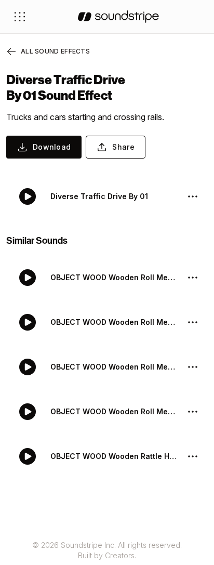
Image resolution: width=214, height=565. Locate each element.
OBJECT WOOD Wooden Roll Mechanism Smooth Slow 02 (114, 277)
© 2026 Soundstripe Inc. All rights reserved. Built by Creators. (107, 550)
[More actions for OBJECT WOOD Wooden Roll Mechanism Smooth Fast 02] (192, 367)
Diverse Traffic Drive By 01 (99, 196)
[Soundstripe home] (118, 16)
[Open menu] (19, 16)
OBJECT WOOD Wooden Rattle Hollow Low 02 (114, 456)
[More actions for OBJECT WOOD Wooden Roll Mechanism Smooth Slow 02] (192, 277)
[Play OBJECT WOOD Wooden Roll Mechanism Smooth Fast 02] (27, 367)
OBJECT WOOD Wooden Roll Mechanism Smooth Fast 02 (114, 366)
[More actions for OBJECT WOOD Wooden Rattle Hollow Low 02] (192, 456)
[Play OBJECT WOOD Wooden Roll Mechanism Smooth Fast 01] (27, 411)
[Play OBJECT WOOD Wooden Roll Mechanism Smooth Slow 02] (27, 277)
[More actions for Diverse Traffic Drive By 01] (192, 196)
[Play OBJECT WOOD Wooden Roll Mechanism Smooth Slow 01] (27, 322)
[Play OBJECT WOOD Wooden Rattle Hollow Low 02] (27, 456)
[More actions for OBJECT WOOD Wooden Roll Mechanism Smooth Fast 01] (192, 411)
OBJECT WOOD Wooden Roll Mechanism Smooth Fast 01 (114, 411)
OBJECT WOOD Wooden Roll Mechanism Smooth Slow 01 (114, 322)
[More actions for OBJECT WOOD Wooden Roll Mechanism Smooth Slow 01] (192, 322)
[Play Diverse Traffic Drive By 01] (27, 196)
